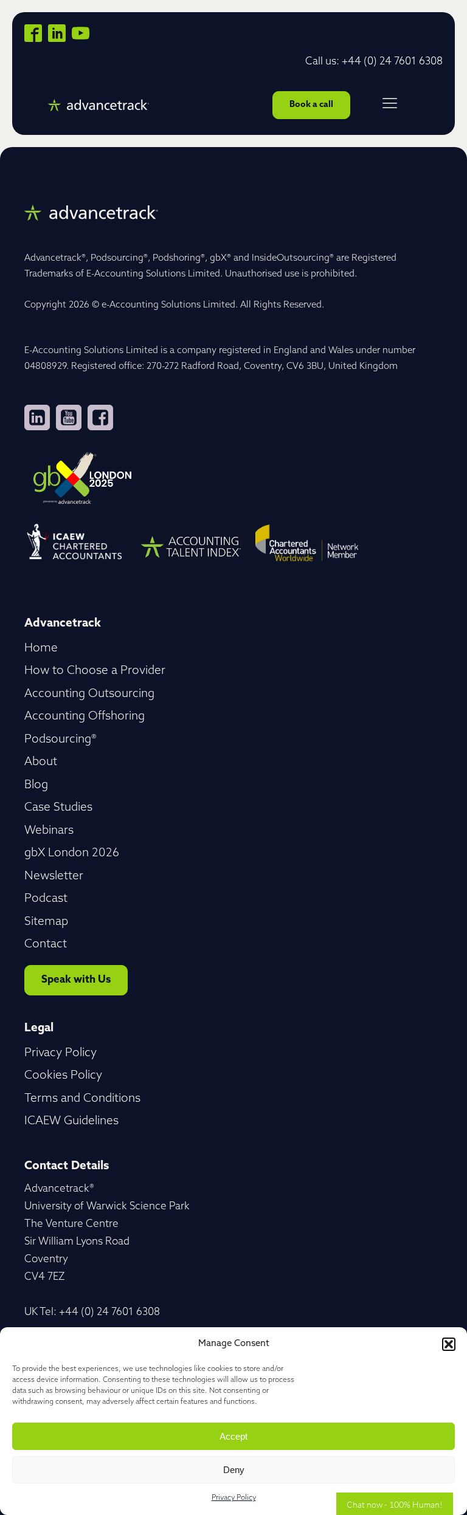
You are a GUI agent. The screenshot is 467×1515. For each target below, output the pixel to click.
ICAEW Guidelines (71, 1121)
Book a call (311, 104)
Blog (36, 785)
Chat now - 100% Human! (394, 1504)
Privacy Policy (234, 1498)
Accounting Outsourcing (89, 694)
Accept (233, 1436)
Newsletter (53, 876)
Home (41, 648)
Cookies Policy (63, 1076)
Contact (45, 944)
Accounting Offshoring (84, 717)
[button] (449, 1344)
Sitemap (46, 922)
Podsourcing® (60, 740)
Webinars (49, 831)
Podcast (45, 899)
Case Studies (58, 808)
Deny (233, 1470)
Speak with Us (76, 980)
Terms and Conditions (82, 1099)
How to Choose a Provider (94, 671)
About (40, 762)
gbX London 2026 (71, 853)
